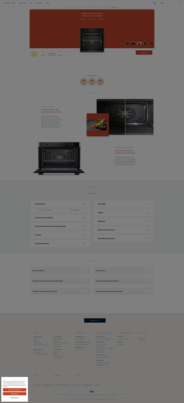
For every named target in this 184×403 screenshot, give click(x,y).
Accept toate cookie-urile (15, 389)
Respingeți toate (15, 393)
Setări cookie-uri (15, 397)
